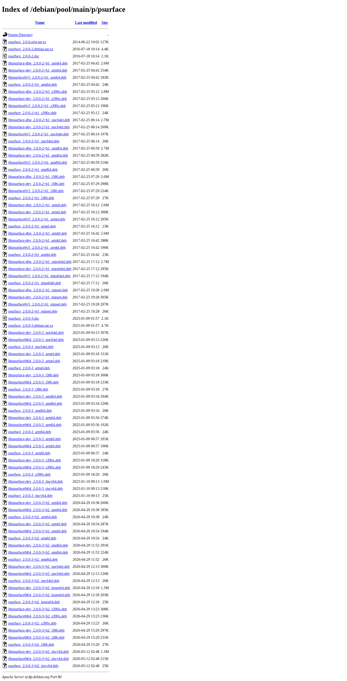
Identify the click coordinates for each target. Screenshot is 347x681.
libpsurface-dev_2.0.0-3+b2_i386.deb (36, 630)
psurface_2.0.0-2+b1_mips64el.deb (34, 283)
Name (40, 23)
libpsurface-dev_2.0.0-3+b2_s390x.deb (37, 609)
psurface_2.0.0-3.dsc (23, 318)
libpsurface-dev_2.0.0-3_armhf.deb (34, 439)
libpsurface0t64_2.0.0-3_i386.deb (33, 382)
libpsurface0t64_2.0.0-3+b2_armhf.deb (37, 531)
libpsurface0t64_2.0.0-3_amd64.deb (35, 403)
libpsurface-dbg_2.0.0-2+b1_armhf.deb (37, 233)
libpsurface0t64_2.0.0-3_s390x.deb (34, 467)
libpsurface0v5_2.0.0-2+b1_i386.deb (35, 191)
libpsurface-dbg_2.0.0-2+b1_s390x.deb (37, 92)
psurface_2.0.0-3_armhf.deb (29, 453)
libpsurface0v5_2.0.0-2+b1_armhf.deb (37, 248)
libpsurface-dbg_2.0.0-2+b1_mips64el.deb (40, 262)
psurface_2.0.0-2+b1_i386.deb (31, 198)
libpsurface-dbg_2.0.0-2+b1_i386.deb (36, 177)
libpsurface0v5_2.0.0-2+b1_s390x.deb (37, 106)
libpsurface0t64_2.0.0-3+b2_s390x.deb (37, 616)
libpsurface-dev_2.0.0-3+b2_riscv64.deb (38, 652)
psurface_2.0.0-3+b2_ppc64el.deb (33, 581)
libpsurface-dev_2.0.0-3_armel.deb (34, 354)
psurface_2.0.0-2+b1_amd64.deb (33, 170)
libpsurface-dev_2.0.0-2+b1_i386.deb (36, 184)
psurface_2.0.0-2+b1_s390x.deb (32, 113)
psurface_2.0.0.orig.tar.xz (27, 42)
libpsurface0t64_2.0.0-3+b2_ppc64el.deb (39, 574)
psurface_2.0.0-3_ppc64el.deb (30, 347)
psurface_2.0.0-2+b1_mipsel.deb (32, 311)
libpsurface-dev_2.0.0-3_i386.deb (33, 375)
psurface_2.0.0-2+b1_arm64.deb (32, 84)
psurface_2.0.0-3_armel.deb (29, 368)
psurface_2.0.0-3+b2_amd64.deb (33, 559)
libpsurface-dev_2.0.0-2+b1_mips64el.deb (39, 269)
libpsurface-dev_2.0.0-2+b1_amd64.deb (38, 155)
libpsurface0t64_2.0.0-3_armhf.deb (34, 446)
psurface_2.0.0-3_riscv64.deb (30, 496)
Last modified (86, 23)
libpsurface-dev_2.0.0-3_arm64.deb (34, 418)
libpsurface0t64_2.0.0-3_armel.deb (34, 361)
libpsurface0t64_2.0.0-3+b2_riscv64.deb (38, 659)
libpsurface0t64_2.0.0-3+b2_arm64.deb (37, 510)
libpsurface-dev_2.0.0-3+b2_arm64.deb (37, 503)
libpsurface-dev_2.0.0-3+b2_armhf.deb (37, 524)
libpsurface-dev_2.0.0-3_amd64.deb (35, 396)
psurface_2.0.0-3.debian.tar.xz (30, 325)
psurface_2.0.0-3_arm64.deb (29, 432)
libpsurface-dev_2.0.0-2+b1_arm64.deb (37, 70)
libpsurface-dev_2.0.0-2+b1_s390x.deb (37, 99)
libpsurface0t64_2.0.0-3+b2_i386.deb (36, 637)
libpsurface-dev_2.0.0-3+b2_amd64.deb (38, 545)
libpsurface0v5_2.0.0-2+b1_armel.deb (36, 219)
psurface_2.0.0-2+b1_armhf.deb (32, 255)
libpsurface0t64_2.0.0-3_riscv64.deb (35, 489)
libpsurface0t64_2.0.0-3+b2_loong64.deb (39, 595)
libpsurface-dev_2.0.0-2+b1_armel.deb (37, 212)
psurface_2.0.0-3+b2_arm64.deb (32, 517)
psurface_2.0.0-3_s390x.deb (29, 474)
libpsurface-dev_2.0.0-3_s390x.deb (34, 460)
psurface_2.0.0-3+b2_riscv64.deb (33, 666)
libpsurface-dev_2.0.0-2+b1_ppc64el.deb (39, 127)
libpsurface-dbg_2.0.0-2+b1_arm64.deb (38, 63)
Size (105, 23)
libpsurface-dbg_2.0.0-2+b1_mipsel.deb (38, 290)
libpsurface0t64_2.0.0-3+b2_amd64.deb (38, 552)
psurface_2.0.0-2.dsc (23, 56)
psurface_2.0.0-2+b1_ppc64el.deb (33, 141)
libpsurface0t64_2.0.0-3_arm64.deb (34, 425)
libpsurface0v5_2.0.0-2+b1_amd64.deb (37, 162)
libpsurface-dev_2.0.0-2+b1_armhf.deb (37, 240)
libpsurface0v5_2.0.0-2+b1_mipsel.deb (37, 304)
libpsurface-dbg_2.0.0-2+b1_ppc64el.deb (39, 120)
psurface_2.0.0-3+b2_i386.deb (31, 644)
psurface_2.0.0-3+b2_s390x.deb (32, 623)
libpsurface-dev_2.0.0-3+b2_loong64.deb (39, 588)
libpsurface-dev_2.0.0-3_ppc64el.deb (36, 333)
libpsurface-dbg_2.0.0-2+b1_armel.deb (37, 205)
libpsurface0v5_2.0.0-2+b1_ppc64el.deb (38, 134)
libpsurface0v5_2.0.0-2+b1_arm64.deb (37, 77)
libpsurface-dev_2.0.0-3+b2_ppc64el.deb (39, 567)
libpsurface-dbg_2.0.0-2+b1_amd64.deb (38, 148)
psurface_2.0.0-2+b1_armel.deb (32, 226)
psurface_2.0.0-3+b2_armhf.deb (32, 538)
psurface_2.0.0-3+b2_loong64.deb (34, 602)
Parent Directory (20, 35)
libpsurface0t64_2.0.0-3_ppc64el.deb (36, 340)
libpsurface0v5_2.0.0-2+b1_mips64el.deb (39, 276)
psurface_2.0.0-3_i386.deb (28, 389)
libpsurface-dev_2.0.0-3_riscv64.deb (35, 481)
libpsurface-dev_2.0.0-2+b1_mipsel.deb (38, 297)
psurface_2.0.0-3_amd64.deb (30, 411)
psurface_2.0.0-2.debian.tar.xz (30, 49)
